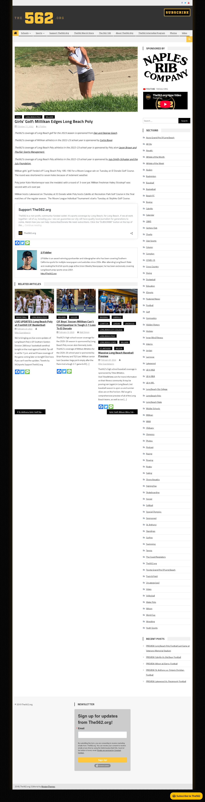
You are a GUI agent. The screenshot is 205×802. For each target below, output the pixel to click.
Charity (149, 234)
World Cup (150, 615)
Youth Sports (152, 627)
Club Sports (151, 240)
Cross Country (152, 266)
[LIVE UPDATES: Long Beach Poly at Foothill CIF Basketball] (34, 301)
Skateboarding (152, 492)
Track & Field (152, 576)
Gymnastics (151, 318)
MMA (148, 421)
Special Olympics (153, 511)
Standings (150, 531)
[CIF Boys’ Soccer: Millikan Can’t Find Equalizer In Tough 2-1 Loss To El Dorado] (76, 301)
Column (149, 247)
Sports (39, 33)
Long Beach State (108, 342)
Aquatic (149, 150)
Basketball (21, 317)
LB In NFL (150, 382)
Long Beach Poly (33, 116)
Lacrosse (150, 356)
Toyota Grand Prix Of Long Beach (160, 569)
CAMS (148, 221)
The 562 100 (105, 33)
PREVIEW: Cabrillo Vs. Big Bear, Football (163, 657)
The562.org (151, 563)
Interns (149, 344)
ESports (149, 292)
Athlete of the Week (155, 163)
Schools (25, 33)
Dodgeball (150, 279)
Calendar (150, 215)
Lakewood (129, 323)
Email (81, 728)
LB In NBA (150, 376)
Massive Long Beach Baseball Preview (116, 354)
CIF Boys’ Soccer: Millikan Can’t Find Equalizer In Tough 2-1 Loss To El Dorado (76, 324)
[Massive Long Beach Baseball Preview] (118, 301)
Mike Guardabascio (22, 332)
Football (149, 305)
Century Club (151, 227)
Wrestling (150, 621)
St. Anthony (105, 348)
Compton (104, 323)
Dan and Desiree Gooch (105, 133)
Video (184, 33)
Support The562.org (59, 33)
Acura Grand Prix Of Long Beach (160, 137)
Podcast (149, 447)
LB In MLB (150, 369)
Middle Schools (153, 408)
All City (149, 144)
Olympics (150, 434)
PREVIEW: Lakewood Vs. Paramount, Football (166, 681)
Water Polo (151, 602)
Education (150, 285)
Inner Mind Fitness (154, 337)
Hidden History (153, 324)
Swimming (150, 544)
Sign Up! (102, 760)
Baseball (104, 317)
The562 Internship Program (151, 33)
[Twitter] (22, 243)
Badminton (151, 176)
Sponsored (151, 518)
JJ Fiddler (42, 126)
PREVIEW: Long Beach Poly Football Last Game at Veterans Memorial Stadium (168, 648)
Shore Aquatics (153, 479)
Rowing (149, 460)
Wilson (119, 348)
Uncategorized (152, 582)
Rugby (149, 466)
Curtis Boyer (106, 140)
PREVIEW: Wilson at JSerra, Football (162, 663)
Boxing (149, 202)
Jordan (116, 323)
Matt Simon (84, 332)
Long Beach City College (111, 329)
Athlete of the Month (155, 156)
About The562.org (124, 33)
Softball (149, 505)
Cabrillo (117, 317)
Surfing (149, 537)
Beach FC (150, 195)
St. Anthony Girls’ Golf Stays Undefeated (32, 412)
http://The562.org (48, 273)
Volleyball (150, 595)
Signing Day (151, 486)
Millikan (49, 116)
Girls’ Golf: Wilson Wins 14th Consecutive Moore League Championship (123, 412)
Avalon (149, 169)
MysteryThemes (48, 786)
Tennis (149, 550)
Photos (173, 33)
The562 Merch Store (84, 33)
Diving (149, 273)
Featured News (153, 298)
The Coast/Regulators (156, 556)
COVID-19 (150, 260)
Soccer (74, 317)
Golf (18, 116)
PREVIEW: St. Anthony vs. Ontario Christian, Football (165, 672)
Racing (149, 453)
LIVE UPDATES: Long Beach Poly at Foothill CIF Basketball (34, 323)
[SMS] (27, 243)
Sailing (149, 473)
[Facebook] (17, 243)
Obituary (150, 427)
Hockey (149, 331)
